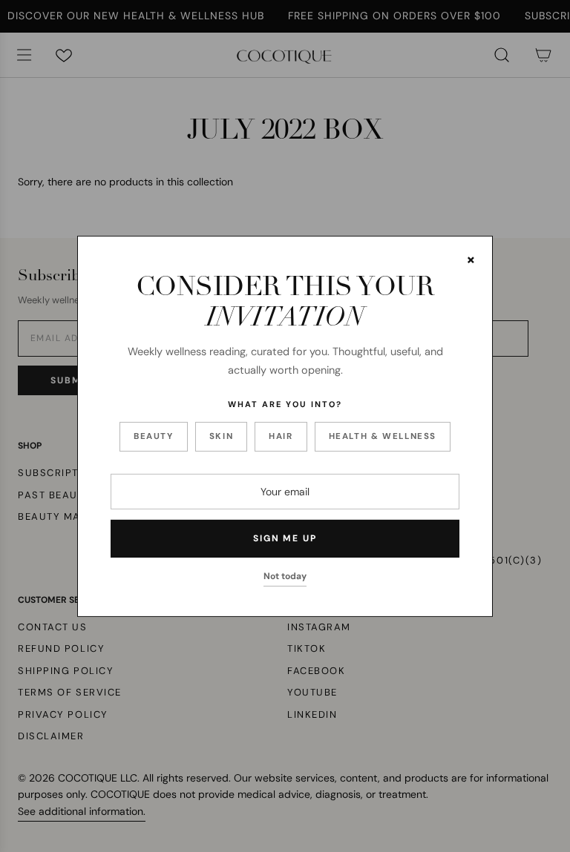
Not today (285, 576)
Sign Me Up (285, 538)
